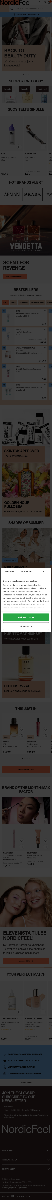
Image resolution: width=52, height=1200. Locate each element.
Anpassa (24, 626)
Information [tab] (26, 571)
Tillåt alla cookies (26, 617)
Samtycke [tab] (9, 571)
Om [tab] (42, 571)
